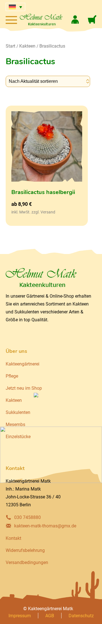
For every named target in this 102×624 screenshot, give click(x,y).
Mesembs (15, 424)
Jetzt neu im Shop (24, 388)
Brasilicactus (52, 46)
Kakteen (27, 46)
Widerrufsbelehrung (25, 550)
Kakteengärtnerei (22, 364)
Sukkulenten (18, 412)
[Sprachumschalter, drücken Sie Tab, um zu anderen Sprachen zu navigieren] (15, 7)
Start (10, 46)
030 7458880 (27, 517)
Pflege (12, 376)
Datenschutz (81, 615)
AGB (49, 615)
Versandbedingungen (27, 562)
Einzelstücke (18, 436)
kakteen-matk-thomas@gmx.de (45, 526)
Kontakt (13, 538)
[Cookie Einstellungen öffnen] (10, 616)
